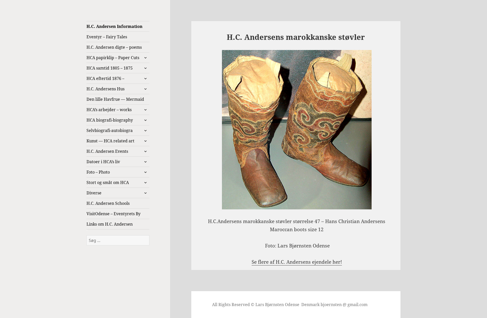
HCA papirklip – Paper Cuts (112, 57)
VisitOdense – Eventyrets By (113, 213)
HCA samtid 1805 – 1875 (109, 68)
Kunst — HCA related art (110, 141)
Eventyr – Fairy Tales (106, 37)
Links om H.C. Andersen (109, 224)
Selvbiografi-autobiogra (109, 130)
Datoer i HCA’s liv (103, 161)
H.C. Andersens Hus (105, 89)
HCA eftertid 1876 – (105, 78)
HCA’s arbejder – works (109, 109)
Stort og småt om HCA (107, 182)
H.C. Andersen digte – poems (114, 47)
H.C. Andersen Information (114, 26)
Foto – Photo (98, 172)
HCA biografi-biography (109, 120)
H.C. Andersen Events (107, 151)
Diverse (93, 193)
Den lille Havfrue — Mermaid (115, 99)
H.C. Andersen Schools (108, 203)
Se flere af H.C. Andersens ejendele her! (297, 262)
